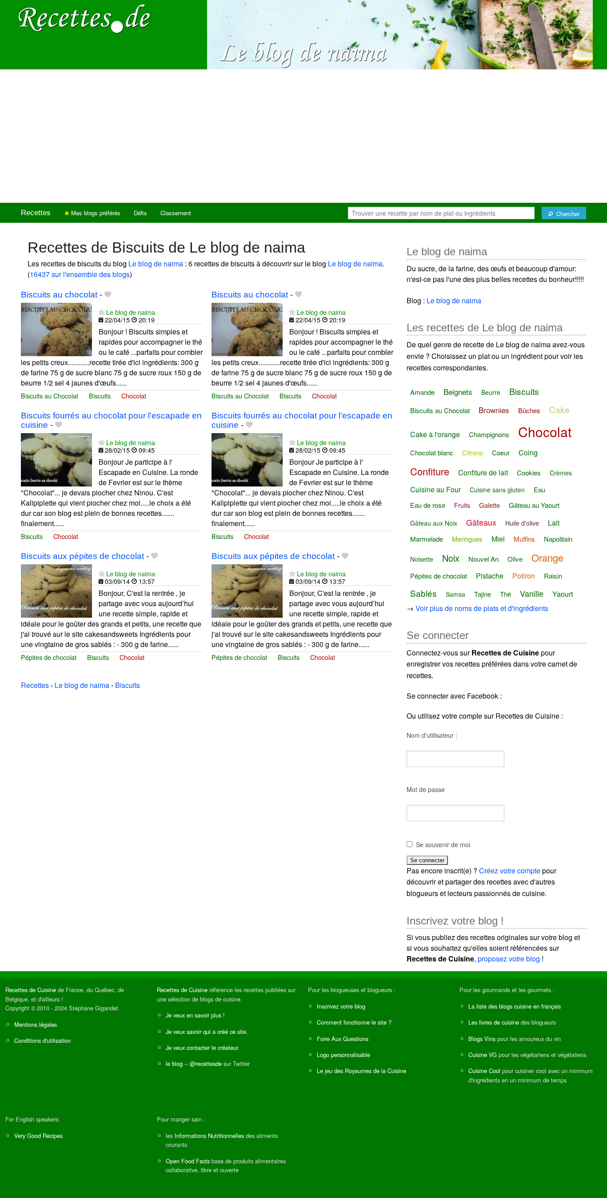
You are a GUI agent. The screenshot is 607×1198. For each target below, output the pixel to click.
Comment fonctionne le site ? (354, 1022)
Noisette (421, 559)
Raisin (553, 575)
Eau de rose (427, 505)
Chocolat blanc (431, 452)
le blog (174, 1063)
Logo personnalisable (343, 1054)
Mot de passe (426, 789)
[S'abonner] (101, 312)
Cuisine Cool (484, 1070)
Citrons (472, 452)
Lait (553, 523)
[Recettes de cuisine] (84, 18)
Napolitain (558, 538)
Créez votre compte (509, 870)
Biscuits (100, 395)
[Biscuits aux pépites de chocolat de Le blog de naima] (56, 590)
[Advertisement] (303, 136)
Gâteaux (481, 522)
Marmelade (426, 538)
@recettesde (206, 1063)
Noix (450, 557)
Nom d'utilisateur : (432, 735)
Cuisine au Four (435, 489)
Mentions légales (35, 1024)
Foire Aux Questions (342, 1038)
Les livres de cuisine (493, 1022)
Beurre (490, 392)
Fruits (462, 505)
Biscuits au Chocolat (49, 395)
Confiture (429, 471)
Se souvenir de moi (443, 844)
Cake (559, 409)
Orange (547, 557)
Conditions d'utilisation (42, 1040)
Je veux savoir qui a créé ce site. (207, 1031)
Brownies (494, 409)
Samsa (455, 594)
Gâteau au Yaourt (534, 505)
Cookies (529, 472)
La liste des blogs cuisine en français (514, 1006)
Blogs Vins (481, 1038)
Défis (140, 213)
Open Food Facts (188, 1161)
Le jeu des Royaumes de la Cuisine (361, 1070)
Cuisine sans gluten (497, 489)
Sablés (423, 593)
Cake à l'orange (435, 434)
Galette (489, 505)
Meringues (467, 538)
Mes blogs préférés (94, 213)
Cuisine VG (482, 1054)
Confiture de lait (483, 472)
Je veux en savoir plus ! (195, 1015)
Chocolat (133, 395)
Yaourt (562, 594)
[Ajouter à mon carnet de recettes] (107, 294)
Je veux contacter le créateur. (203, 1047)
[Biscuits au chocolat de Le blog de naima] (56, 328)
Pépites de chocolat (48, 657)
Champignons (489, 434)
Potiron (523, 576)
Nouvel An (483, 558)
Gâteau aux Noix (433, 523)
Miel (498, 539)
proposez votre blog (509, 958)
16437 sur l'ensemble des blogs (80, 274)
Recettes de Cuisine (30, 989)
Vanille (531, 593)
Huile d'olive (522, 523)
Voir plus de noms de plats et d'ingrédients (481, 608)
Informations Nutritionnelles (209, 1135)
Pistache (489, 576)
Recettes (36, 213)
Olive (515, 558)
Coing (528, 452)
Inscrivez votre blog (341, 1006)
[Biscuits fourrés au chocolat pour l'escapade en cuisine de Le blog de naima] (56, 459)
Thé (505, 594)
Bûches (529, 410)
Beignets (457, 391)
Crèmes (561, 472)
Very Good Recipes (38, 1135)
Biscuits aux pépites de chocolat (82, 556)
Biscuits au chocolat (59, 294)
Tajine (482, 594)
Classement (175, 213)
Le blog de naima (155, 263)
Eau (539, 489)
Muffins (524, 538)
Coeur (501, 452)
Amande (422, 392)
